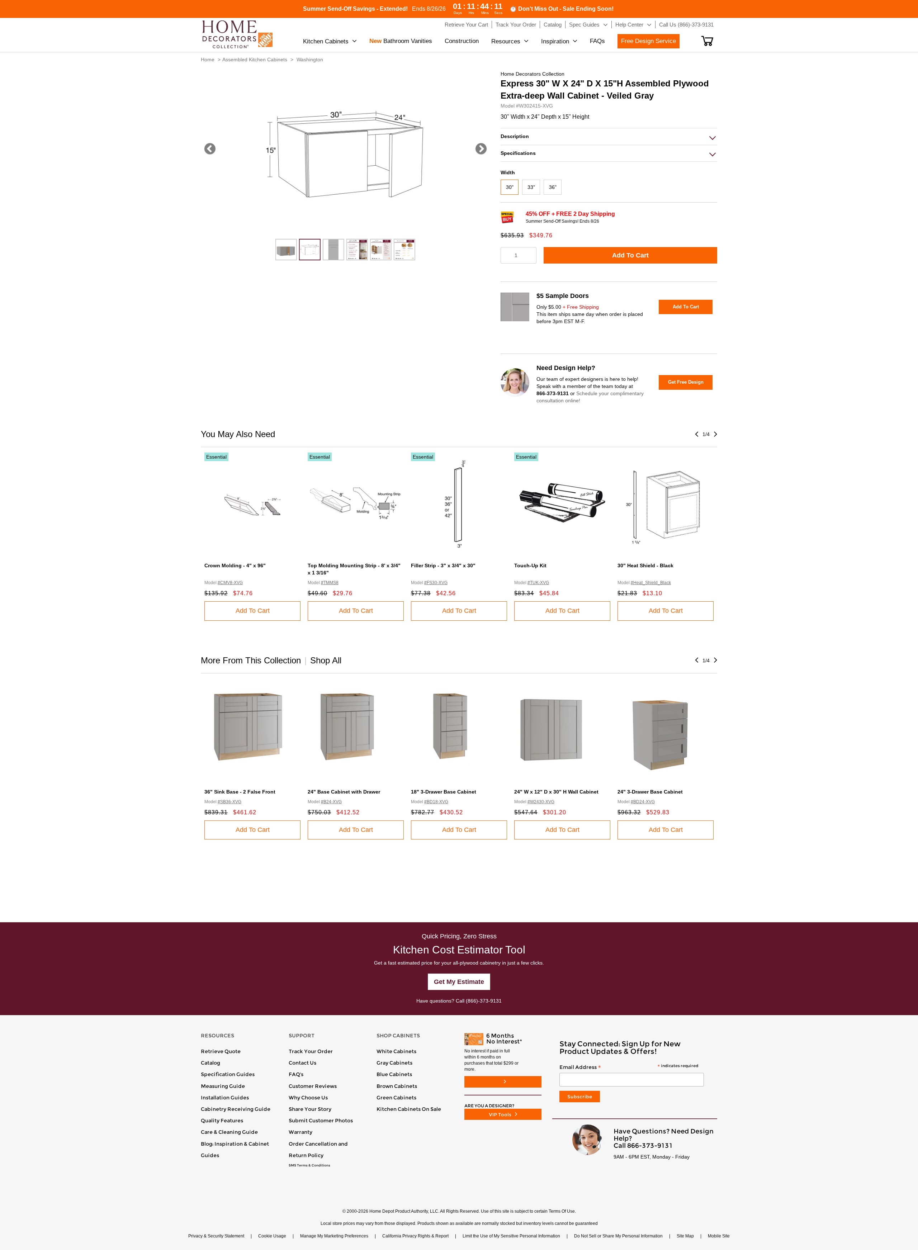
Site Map (685, 1236)
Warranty (300, 1132)
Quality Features (222, 1120)
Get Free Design (686, 382)
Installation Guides (225, 1097)
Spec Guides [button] (584, 25)
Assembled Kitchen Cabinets (254, 59)
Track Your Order (311, 1051)
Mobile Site (719, 1236)
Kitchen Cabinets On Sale (409, 1109)
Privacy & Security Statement (216, 1236)
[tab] (609, 136)
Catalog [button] (553, 25)
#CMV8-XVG (230, 582)
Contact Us (302, 1063)
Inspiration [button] (555, 41)
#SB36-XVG (229, 801)
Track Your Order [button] (516, 25)
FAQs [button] (597, 41)
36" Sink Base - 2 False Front (239, 792)
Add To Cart (630, 255)
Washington (310, 59)
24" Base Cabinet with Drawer (344, 792)
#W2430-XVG (540, 801)
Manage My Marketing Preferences (334, 1236)
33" (531, 187)
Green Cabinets (396, 1097)
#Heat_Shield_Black (651, 582)
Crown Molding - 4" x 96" (235, 565)
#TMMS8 (330, 582)
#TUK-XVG (538, 582)
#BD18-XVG (436, 801)
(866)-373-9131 (484, 1001)
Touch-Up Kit (530, 565)
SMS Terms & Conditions (309, 1165)
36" (553, 187)
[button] (707, 40)
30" (510, 187)
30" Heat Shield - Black (645, 565)
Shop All (325, 660)
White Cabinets (396, 1051)
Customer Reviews (313, 1086)
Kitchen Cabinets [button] (326, 41)
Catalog (210, 1063)
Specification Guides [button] (228, 1074)
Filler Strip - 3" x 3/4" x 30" (443, 565)
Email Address (628, 1067)
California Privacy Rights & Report (415, 1236)
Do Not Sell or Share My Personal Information (618, 1236)
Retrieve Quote (221, 1051)
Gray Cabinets (394, 1063)
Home (207, 59)
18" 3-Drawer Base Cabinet (443, 792)
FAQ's (296, 1074)
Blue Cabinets (394, 1074)
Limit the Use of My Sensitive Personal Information (511, 1236)
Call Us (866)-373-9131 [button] (686, 25)
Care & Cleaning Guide (229, 1132)
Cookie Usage (272, 1236)
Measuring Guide (223, 1086)
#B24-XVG (331, 801)
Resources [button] (505, 41)
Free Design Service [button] (648, 41)
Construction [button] (462, 41)
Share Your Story (310, 1109)
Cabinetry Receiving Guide (235, 1109)
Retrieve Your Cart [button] (466, 25)
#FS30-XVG (436, 582)
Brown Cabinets (397, 1086)
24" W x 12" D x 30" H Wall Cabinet (556, 792)
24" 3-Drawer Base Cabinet (650, 792)
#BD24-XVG (643, 801)
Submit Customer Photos (321, 1120)
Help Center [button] (629, 25)
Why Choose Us (308, 1097)
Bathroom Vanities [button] (400, 41)
